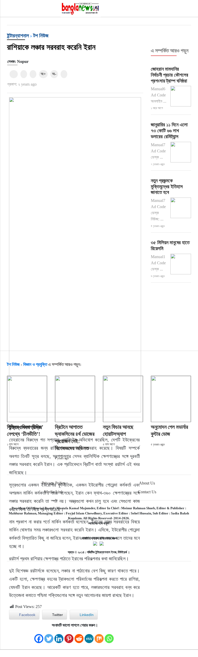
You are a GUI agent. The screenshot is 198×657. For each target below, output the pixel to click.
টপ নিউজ (40, 35)
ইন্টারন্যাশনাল (18, 35)
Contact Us (147, 492)
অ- (54, 74)
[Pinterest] (68, 636)
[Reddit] (79, 636)
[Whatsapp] (109, 636)
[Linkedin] (58, 636)
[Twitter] (48, 636)
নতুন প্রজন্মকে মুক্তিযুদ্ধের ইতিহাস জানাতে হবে (167, 186)
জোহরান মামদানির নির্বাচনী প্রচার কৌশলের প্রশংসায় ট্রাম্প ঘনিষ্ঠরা (169, 75)
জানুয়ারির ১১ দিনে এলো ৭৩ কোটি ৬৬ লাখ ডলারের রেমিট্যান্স (169, 130)
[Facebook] (38, 636)
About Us (147, 483)
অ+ (43, 74)
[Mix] (99, 636)
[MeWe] (89, 636)
